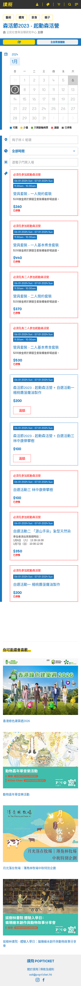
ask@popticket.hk (40, 974)
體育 (21, 17)
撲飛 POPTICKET (40, 961)
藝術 (8, 17)
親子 (47, 17)
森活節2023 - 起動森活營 (31, 26)
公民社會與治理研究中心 (21, 32)
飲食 (34, 17)
